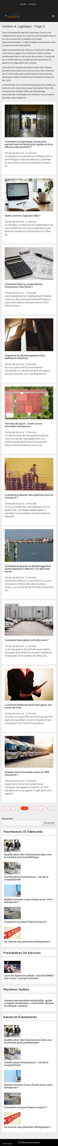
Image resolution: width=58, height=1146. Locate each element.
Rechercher (7, 819)
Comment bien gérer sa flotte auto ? (27, 640)
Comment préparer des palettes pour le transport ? (29, 496)
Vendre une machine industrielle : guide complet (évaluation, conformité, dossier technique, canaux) (29, 1003)
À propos (32, 4)
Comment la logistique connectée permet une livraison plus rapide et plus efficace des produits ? (29, 144)
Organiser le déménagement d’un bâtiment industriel (25, 357)
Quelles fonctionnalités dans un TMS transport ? (27, 773)
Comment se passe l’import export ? (25, 922)
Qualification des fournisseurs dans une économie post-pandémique (28, 856)
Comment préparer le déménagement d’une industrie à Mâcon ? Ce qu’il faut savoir (28, 569)
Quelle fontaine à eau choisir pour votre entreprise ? (28, 900)
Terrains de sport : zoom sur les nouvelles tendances (23, 425)
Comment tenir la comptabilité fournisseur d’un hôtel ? (23, 285)
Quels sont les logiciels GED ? (22, 215)
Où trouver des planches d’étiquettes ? (27, 941)
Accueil (23, 4)
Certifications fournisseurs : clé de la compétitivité (26, 878)
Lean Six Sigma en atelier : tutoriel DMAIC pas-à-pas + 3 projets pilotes (29, 977)
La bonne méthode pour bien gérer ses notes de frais (28, 706)
